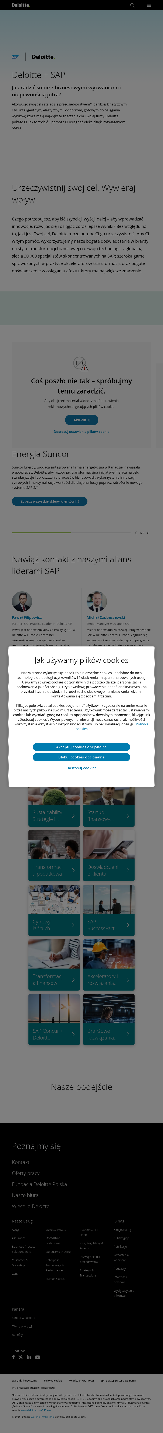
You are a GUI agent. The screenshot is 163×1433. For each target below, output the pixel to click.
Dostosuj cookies (81, 768)
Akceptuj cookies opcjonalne (81, 747)
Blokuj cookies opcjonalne (81, 757)
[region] (81, 716)
